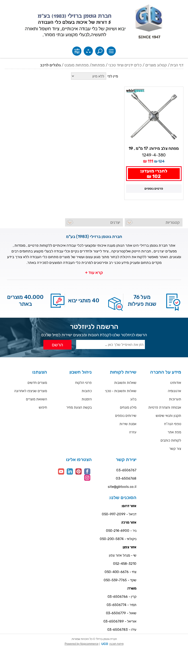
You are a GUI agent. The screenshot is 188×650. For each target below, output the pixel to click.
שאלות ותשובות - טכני (120, 391)
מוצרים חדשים (37, 383)
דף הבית (176, 65)
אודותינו (175, 383)
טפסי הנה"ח (172, 424)
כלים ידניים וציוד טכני (125, 65)
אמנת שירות (127, 424)
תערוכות (175, 399)
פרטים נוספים (153, 189)
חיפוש (43, 407)
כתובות (87, 391)
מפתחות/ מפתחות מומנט (84, 65)
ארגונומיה (174, 391)
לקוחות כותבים (170, 440)
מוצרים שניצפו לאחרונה (30, 391)
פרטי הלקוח (83, 383)
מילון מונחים (128, 407)
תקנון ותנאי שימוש (168, 416)
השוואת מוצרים (36, 399)
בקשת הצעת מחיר (79, 407)
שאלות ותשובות (125, 383)
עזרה (132, 432)
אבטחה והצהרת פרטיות (164, 407)
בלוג (133, 399)
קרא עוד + (94, 272)
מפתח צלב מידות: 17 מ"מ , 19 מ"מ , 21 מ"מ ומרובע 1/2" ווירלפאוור (154, 148)
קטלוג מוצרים (156, 65)
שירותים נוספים (125, 416)
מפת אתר (174, 432)
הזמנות (87, 399)
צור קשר (175, 449)
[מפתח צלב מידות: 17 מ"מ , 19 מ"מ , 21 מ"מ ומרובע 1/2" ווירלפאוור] (153, 116)
